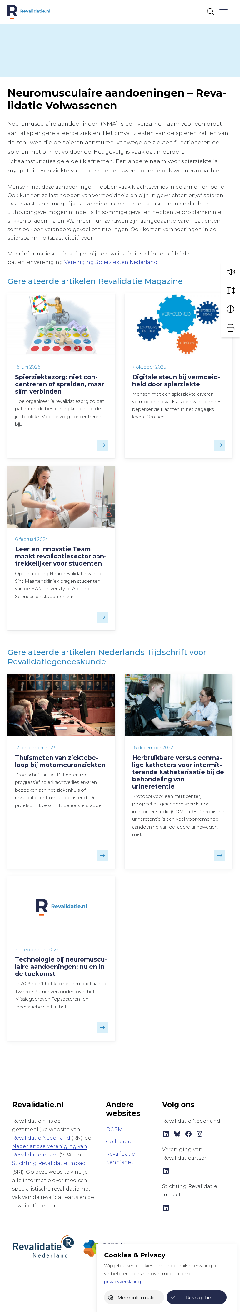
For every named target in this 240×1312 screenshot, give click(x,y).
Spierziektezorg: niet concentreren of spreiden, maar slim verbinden (59, 384)
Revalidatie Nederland (41, 1138)
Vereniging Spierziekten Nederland (111, 262)
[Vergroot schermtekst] (230, 290)
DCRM (114, 1129)
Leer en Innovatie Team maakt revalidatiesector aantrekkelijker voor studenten (60, 556)
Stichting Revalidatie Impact (49, 1163)
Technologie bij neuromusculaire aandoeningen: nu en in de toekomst (61, 967)
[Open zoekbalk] (210, 12)
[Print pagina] (230, 328)
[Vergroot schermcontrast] (230, 309)
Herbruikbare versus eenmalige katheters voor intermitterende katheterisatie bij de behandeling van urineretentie (178, 772)
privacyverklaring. (123, 1282)
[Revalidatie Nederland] (43, 1246)
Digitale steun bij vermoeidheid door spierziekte (176, 380)
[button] (230, 271)
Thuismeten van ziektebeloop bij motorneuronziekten (60, 761)
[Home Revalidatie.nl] (29, 12)
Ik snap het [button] (199, 1297)
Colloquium (121, 1142)
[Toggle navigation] (223, 12)
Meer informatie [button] (137, 1297)
